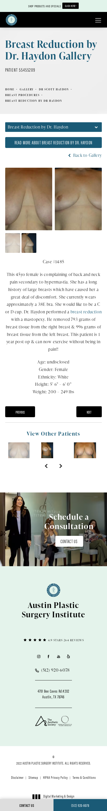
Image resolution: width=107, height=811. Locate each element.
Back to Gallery (87, 155)
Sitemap (33, 777)
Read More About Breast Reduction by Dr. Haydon (53, 142)
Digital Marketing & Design (59, 798)
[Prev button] (46, 466)
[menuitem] (38, 656)
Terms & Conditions (84, 777)
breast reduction (86, 312)
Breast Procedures (22, 95)
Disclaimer (17, 777)
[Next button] (61, 466)
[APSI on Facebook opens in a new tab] (48, 656)
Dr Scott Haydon (54, 89)
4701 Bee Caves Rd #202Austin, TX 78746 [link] (53, 694)
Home (10, 89)
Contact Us (69, 541)
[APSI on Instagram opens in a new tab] (38, 656)
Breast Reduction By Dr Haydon (33, 101)
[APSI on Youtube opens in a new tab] (58, 656)
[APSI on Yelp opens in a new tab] (68, 656)
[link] (53, 640)
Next (89, 412)
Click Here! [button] (70, 5)
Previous (20, 412)
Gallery (27, 89)
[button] (98, 20)
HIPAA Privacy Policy (55, 777)
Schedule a (69, 521)
